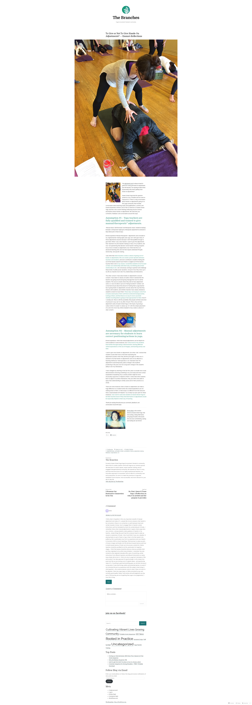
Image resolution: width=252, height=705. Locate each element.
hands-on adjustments (135, 451)
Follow (109, 681)
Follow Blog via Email (116, 670)
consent (122, 451)
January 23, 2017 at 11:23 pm (113, 515)
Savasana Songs (138, 639)
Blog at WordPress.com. (120, 702)
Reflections (108, 452)
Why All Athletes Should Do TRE (118, 660)
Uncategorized (122, 644)
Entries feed (112, 694)
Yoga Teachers (114, 452)
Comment (142, 603)
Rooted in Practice (129, 449)
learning (142, 451)
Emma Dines (130, 410)
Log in (110, 692)
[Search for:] (121, 623)
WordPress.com (113, 698)
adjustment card (128, 183)
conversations (127, 451)
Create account (113, 690)
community (117, 451)
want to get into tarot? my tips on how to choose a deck (125, 662)
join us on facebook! (115, 613)
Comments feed (113, 696)
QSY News (140, 634)
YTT (118, 452)
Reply (108, 582)
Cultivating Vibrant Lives (120, 629)
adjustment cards (110, 451)
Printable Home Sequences (127, 634)
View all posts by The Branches (114, 481)
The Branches (126, 17)
